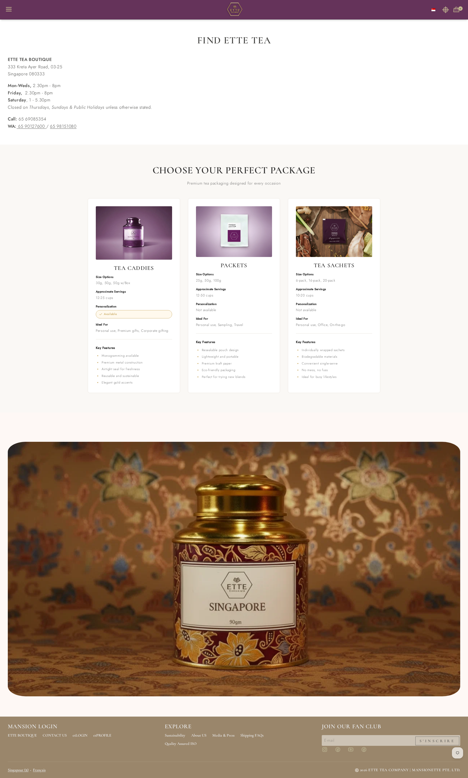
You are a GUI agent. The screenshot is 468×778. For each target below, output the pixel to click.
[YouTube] (354, 752)
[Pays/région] (433, 9)
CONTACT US (55, 735)
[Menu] (11, 9)
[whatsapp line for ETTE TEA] (17, 126)
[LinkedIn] (367, 752)
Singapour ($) (18, 770)
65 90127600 (32, 126)
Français (39, 770)
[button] (445, 9)
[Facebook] (341, 752)
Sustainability (175, 735)
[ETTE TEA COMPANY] (234, 9)
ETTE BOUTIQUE (22, 735)
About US (198, 735)
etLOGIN (80, 735)
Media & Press (223, 735)
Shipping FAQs (251, 735)
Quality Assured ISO (180, 743)
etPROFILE (102, 735)
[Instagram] (327, 752)
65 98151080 (63, 126)
